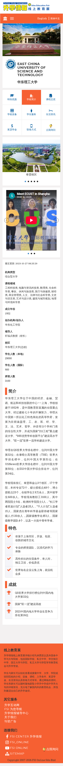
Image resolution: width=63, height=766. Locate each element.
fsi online (19, 748)
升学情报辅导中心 (16, 713)
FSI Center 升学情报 (26, 736)
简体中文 (55, 18)
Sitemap (17, 753)
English (42, 18)
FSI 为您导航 (13, 709)
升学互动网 (11, 705)
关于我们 (10, 717)
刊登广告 (10, 721)
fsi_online (19, 742)
